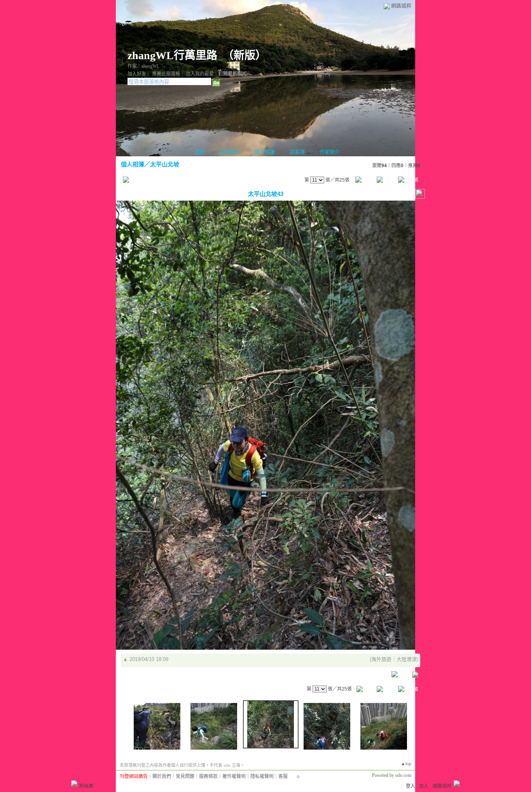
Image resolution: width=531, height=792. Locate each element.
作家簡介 (330, 152)
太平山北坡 (164, 164)
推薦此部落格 (166, 74)
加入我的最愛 (200, 74)
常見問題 (185, 776)
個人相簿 (265, 152)
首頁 (200, 152)
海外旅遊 (381, 659)
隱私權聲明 (262, 776)
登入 (410, 786)
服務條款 (208, 776)
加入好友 (137, 74)
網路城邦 (401, 6)
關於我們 (161, 776)
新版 (244, 55)
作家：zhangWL (143, 66)
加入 (423, 786)
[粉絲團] (74, 783)
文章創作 (230, 152)
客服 (283, 776)
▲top (406, 763)
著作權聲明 (234, 776)
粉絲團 (86, 786)
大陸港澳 (407, 659)
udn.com (403, 775)
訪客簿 (297, 152)
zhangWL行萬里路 (172, 55)
